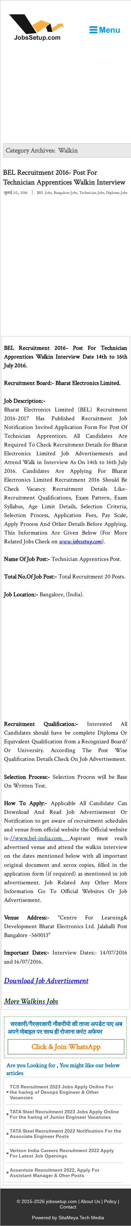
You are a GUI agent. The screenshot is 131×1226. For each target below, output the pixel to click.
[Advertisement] (65, 111)
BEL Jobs (44, 192)
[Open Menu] (104, 29)
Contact (68, 1206)
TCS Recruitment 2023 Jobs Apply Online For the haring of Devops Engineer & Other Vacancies (61, 1092)
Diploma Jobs (116, 192)
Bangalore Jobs (65, 192)
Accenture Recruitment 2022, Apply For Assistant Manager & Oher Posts (54, 1172)
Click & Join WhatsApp (66, 1047)
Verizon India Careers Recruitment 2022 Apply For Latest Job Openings (62, 1153)
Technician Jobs (91, 192)
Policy (110, 1201)
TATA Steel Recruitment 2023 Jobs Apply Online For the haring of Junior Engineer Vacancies (64, 1114)
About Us (90, 1201)
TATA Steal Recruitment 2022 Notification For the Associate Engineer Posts (65, 1133)
